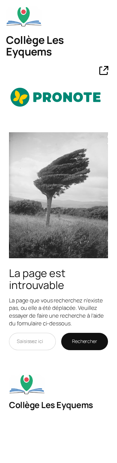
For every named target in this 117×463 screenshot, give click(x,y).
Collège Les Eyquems (35, 46)
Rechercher (84, 341)
